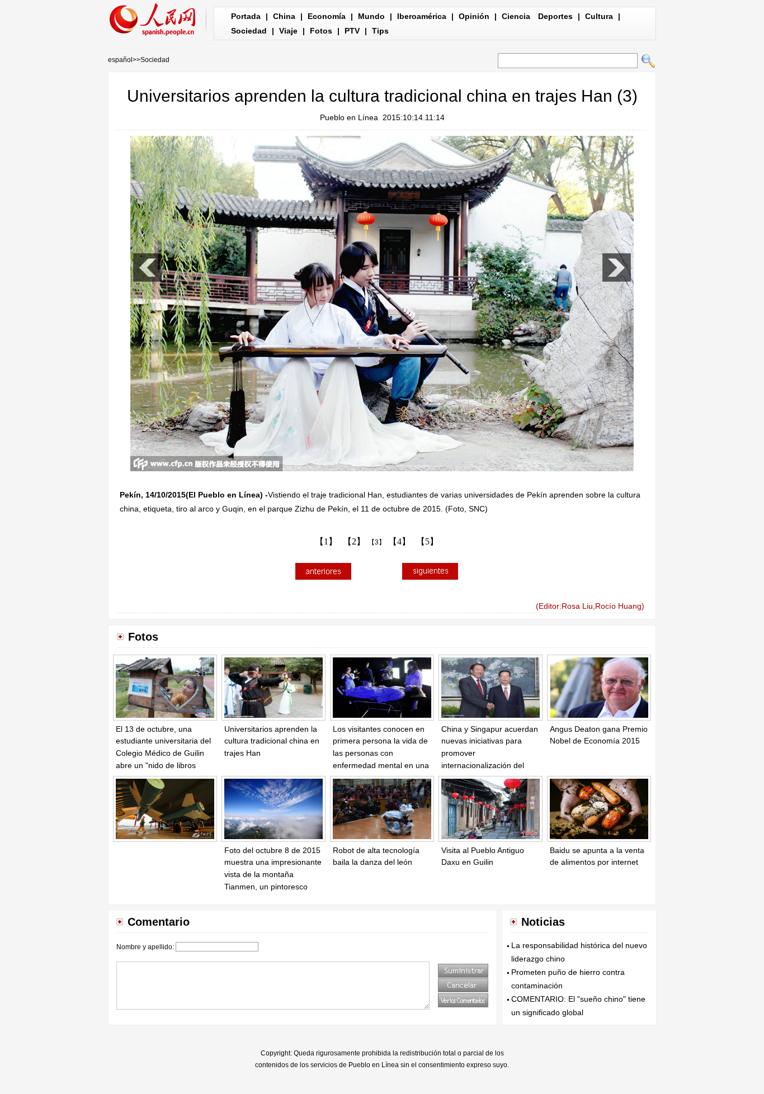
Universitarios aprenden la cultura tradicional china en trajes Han (271, 740)
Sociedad (249, 30)
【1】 (326, 541)
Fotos (321, 30)
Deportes (555, 16)
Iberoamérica (421, 16)
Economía (327, 16)
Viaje (288, 30)
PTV (352, 30)
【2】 (354, 541)
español (120, 60)
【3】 (376, 542)
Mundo (371, 16)
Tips (380, 30)
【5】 (427, 541)
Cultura (599, 16)
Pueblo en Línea (349, 117)
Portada (246, 16)
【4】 (399, 541)
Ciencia (516, 16)
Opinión (474, 16)
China (284, 16)
